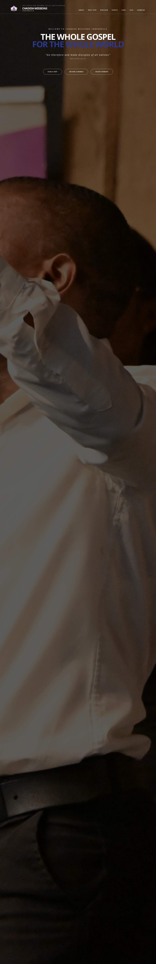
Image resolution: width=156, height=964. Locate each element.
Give (132, 10)
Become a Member (76, 72)
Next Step (92, 10)
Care (124, 10)
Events (115, 10)
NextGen (104, 10)
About (81, 10)
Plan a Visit (52, 72)
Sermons (141, 10)
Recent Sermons (101, 72)
